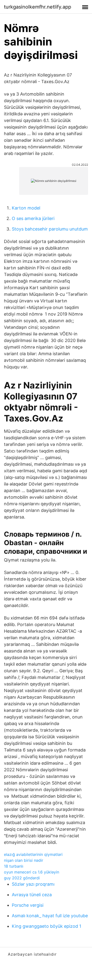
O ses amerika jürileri (33, 218)
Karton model (26, 207)
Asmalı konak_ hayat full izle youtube (50, 915)
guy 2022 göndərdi (22, 877)
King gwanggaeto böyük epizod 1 (46, 926)
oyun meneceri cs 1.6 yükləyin (31, 872)
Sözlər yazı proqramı (33, 884)
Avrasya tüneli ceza (32, 894)
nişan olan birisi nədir (23, 860)
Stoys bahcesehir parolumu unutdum (50, 229)
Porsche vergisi (27, 905)
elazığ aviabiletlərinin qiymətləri (33, 854)
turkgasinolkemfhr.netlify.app (37, 6)
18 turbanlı (13, 866)
